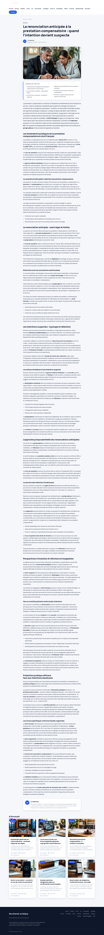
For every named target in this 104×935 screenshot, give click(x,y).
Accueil (11, 8)
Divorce (52, 8)
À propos (87, 8)
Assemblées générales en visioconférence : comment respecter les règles (20, 841)
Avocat (17, 8)
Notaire (23, 8)
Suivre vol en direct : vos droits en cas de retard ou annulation (22, 881)
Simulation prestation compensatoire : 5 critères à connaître (77, 841)
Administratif (79, 8)
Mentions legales (87, 916)
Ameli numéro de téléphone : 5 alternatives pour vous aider (80, 881)
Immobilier (59, 8)
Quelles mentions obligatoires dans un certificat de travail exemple (50, 882)
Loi (32, 8)
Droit (28, 8)
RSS (94, 916)
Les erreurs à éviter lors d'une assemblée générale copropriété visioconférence (50, 841)
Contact (12, 12)
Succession (38, 8)
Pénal (66, 8)
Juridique (45, 8)
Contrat (71, 8)
